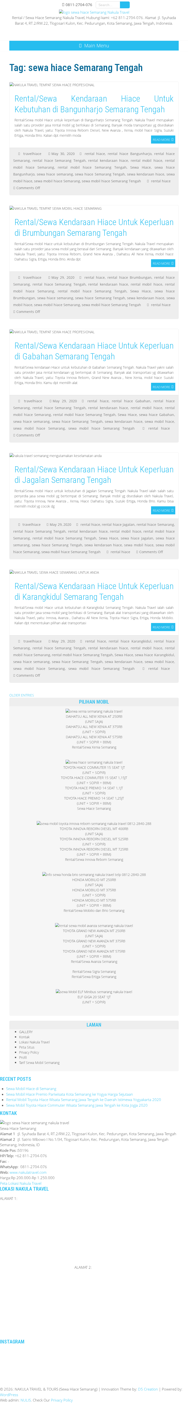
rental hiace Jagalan (118, 524)
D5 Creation (148, 1389)
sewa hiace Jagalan (137, 538)
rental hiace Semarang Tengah (59, 160)
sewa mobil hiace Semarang (57, 181)
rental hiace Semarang (155, 524)
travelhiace (32, 153)
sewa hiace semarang (55, 174)
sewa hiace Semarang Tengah (100, 174)
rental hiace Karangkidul (130, 641)
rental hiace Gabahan (131, 401)
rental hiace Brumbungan (129, 277)
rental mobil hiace (146, 160)
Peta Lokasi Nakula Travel (20, 1183)
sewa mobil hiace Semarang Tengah (111, 181)
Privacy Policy (29, 1052)
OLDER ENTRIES (21, 695)
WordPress (9, 1394)
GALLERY (26, 1031)
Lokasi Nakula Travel (34, 1042)
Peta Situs (27, 1047)
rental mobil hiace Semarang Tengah (92, 167)
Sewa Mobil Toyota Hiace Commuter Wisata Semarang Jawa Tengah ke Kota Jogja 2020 (77, 1105)
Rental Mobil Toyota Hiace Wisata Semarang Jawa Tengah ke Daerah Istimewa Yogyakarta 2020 (83, 1099)
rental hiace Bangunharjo (130, 153)
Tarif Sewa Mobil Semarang (39, 1062)
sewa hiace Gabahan (156, 414)
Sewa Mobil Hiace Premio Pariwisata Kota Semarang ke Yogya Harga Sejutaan (69, 1094)
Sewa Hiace (140, 167)
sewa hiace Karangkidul (154, 655)
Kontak (24, 1037)
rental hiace (95, 153)
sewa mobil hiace (159, 421)
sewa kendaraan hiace (145, 174)
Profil (23, 1057)
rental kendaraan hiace (108, 160)
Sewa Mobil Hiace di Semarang (31, 1088)
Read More (161, 139)
